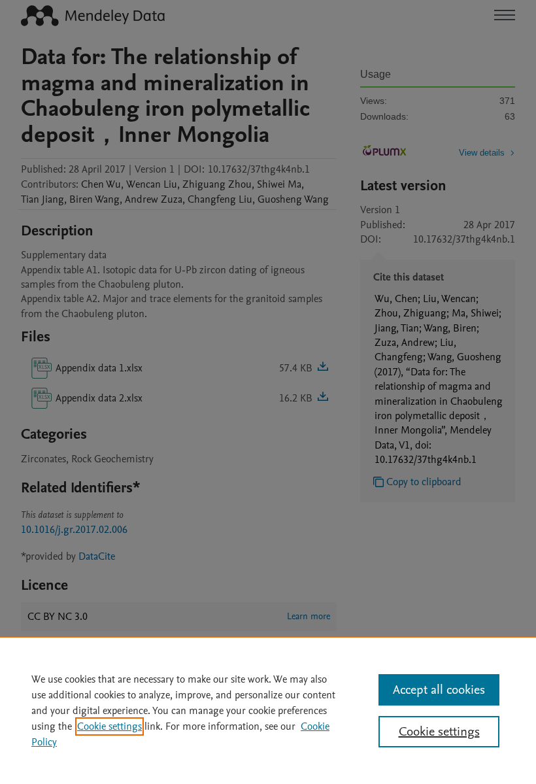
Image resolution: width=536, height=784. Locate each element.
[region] (268, 710)
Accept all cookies (439, 689)
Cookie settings (109, 726)
